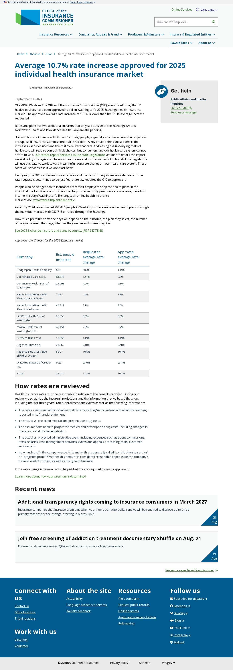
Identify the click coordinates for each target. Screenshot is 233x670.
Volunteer (21, 646)
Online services (128, 611)
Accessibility (74, 599)
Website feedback (78, 611)
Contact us (22, 606)
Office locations (25, 612)
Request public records (133, 605)
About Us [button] (205, 43)
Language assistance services (86, 605)
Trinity (48, 88)
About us (35, 54)
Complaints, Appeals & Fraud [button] (98, 34)
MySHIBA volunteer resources (78, 663)
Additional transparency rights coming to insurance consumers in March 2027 (112, 501)
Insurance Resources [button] (55, 34)
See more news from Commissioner (189, 570)
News (49, 54)
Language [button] (209, 9)
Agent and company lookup (137, 617)
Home (20, 54)
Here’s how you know (81, 2)
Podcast (178, 642)
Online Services (181, 9)
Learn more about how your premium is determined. (51, 476)
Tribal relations (25, 618)
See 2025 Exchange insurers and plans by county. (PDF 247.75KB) (59, 231)
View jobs (21, 640)
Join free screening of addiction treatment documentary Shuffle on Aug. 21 (109, 538)
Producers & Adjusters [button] (144, 34)
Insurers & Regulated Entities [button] (191, 34)
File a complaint (128, 599)
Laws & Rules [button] (180, 43)
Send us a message (184, 112)
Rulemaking (126, 623)
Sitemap (144, 663)
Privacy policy (119, 663)
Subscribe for (189, 599)
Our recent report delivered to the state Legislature (70, 155)
